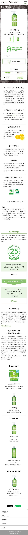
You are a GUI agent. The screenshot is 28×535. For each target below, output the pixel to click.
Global (5, 528)
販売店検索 (5, 512)
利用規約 (4, 523)
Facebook (4, 519)
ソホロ (18, 91)
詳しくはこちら (6, 326)
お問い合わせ (5, 515)
